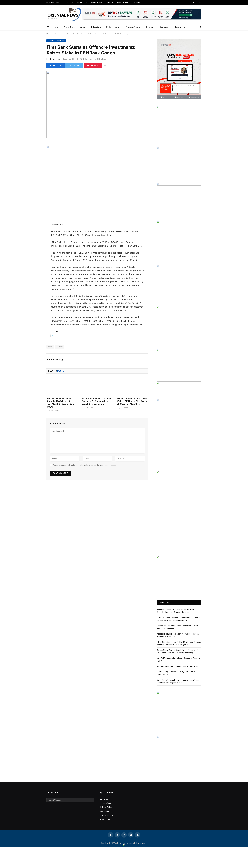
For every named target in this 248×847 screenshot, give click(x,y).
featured (59, 347)
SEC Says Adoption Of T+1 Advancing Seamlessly (177, 666)
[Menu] (48, 27)
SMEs (108, 27)
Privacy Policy (96, 2)
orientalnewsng (54, 59)
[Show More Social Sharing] (105, 65)
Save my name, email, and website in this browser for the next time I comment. (85, 465)
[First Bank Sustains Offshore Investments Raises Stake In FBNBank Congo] (97, 104)
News (82, 27)
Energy (149, 27)
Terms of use (82, 2)
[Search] (200, 27)
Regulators (180, 27)
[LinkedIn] (37, 163)
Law (117, 27)
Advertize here (122, 2)
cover (50, 347)
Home (57, 27)
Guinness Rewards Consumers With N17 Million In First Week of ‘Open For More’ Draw (132, 401)
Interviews (96, 27)
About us (70, 2)
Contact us (136, 2)
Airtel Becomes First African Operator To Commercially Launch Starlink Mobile (96, 401)
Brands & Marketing (56, 41)
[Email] (37, 176)
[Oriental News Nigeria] (64, 14)
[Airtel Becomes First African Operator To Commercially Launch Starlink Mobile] (97, 386)
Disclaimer (109, 2)
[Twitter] (37, 157)
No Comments (88, 59)
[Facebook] (37, 150)
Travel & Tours (132, 27)
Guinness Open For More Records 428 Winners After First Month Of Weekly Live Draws (61, 402)
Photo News (69, 27)
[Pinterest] (37, 170)
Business (163, 27)
